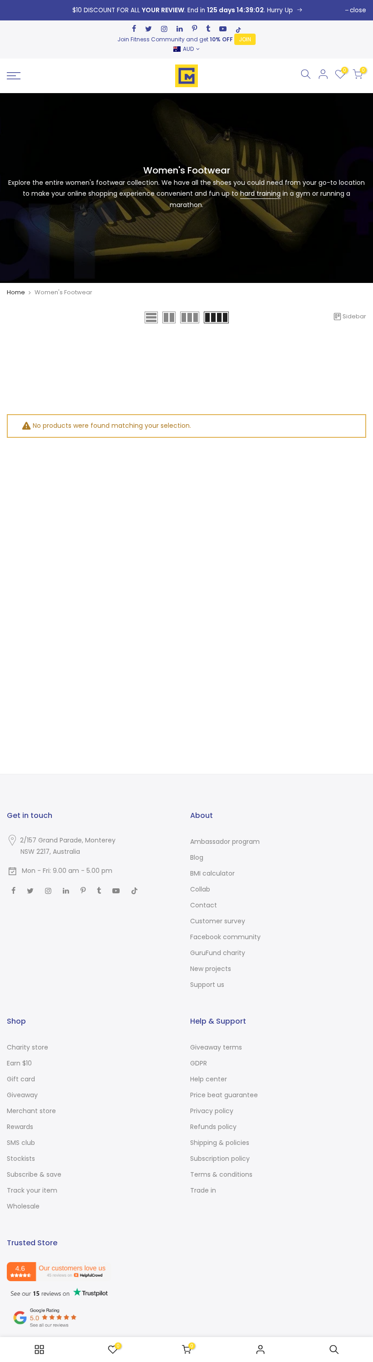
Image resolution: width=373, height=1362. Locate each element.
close (358, 10)
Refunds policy (213, 1126)
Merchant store (31, 1110)
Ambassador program (225, 841)
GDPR (198, 1063)
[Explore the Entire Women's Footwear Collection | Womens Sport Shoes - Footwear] (151, 317)
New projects (210, 968)
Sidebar (354, 316)
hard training (260, 193)
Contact (203, 905)
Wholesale (23, 1206)
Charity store (27, 1047)
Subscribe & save (34, 1174)
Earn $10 (19, 1063)
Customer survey (217, 921)
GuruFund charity (217, 952)
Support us (207, 984)
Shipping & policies (219, 1142)
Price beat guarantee (224, 1095)
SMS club (21, 1142)
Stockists (21, 1158)
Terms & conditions (221, 1174)
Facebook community (225, 936)
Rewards (20, 1126)
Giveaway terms (216, 1047)
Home (16, 292)
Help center (208, 1079)
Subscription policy (220, 1158)
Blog (196, 857)
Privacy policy (211, 1110)
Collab (200, 889)
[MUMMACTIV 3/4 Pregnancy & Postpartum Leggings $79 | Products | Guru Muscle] (39, 1349)
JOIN (245, 39)
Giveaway (22, 1095)
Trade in (203, 1190)
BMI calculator (212, 873)
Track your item (32, 1190)
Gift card (21, 1079)
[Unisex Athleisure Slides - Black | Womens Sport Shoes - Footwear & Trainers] (186, 10)
